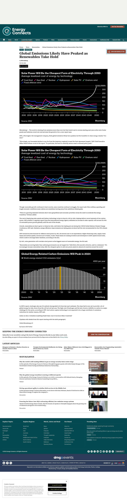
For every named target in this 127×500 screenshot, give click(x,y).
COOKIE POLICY (64, 463)
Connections (93, 40)
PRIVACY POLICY (56, 463)
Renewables (36, 47)
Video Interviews (48, 439)
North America (27, 439)
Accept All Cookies (57, 485)
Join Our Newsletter (117, 26)
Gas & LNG (5, 428)
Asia (24, 430)
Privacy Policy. (64, 337)
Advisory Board (68, 428)
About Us (66, 426)
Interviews (46, 433)
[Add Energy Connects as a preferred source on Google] (23, 66)
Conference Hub (104, 40)
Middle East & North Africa (30, 437)
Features (46, 430)
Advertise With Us (102, 26)
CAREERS (49, 463)
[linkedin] (98, 451)
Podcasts (46, 437)
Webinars (46, 442)
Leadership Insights (26, 40)
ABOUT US (44, 463)
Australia (25, 433)
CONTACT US (82, 463)
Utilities (4, 439)
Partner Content (75, 40)
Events (85, 40)
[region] (35, 489)
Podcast (45, 40)
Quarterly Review (62, 40)
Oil (3, 433)
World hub (26, 426)
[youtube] (101, 451)
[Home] (4, 40)
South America (27, 442)
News (9, 40)
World (16, 40)
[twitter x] (95, 451)
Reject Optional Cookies (57, 489)
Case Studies (67, 433)
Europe (25, 435)
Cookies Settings (73, 462)
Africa (24, 428)
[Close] (66, 481)
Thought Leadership (49, 435)
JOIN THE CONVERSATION (100, 334)
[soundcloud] (110, 451)
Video (52, 40)
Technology (6, 437)
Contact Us (67, 437)
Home (21, 47)
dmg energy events (69, 439)
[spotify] (107, 451)
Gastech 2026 (116, 40)
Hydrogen (5, 430)
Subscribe (67, 435)
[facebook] (89, 451)
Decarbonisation (7, 426)
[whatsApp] (113, 451)
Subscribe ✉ (119, 451)
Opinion (38, 40)
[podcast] (104, 451)
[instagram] (92, 451)
